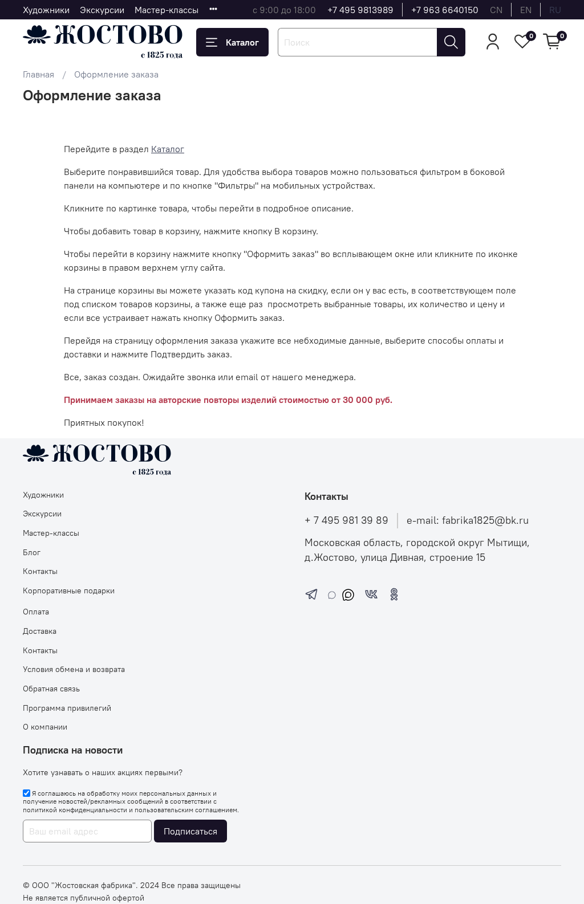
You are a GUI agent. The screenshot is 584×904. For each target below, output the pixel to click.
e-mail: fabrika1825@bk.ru (468, 520)
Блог (31, 552)
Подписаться (190, 831)
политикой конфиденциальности (75, 809)
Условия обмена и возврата (74, 669)
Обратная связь (51, 688)
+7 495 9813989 (360, 9)
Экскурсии (102, 9)
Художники (46, 9)
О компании (45, 727)
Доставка (39, 631)
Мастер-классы (166, 9)
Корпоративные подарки (69, 590)
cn (496, 9)
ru (555, 9)
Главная (38, 74)
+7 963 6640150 (444, 9)
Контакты (40, 571)
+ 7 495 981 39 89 (346, 520)
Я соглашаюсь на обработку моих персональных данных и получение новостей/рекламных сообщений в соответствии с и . (131, 801)
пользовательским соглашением (186, 809)
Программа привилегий (67, 708)
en (526, 9)
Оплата (36, 611)
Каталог (242, 42)
